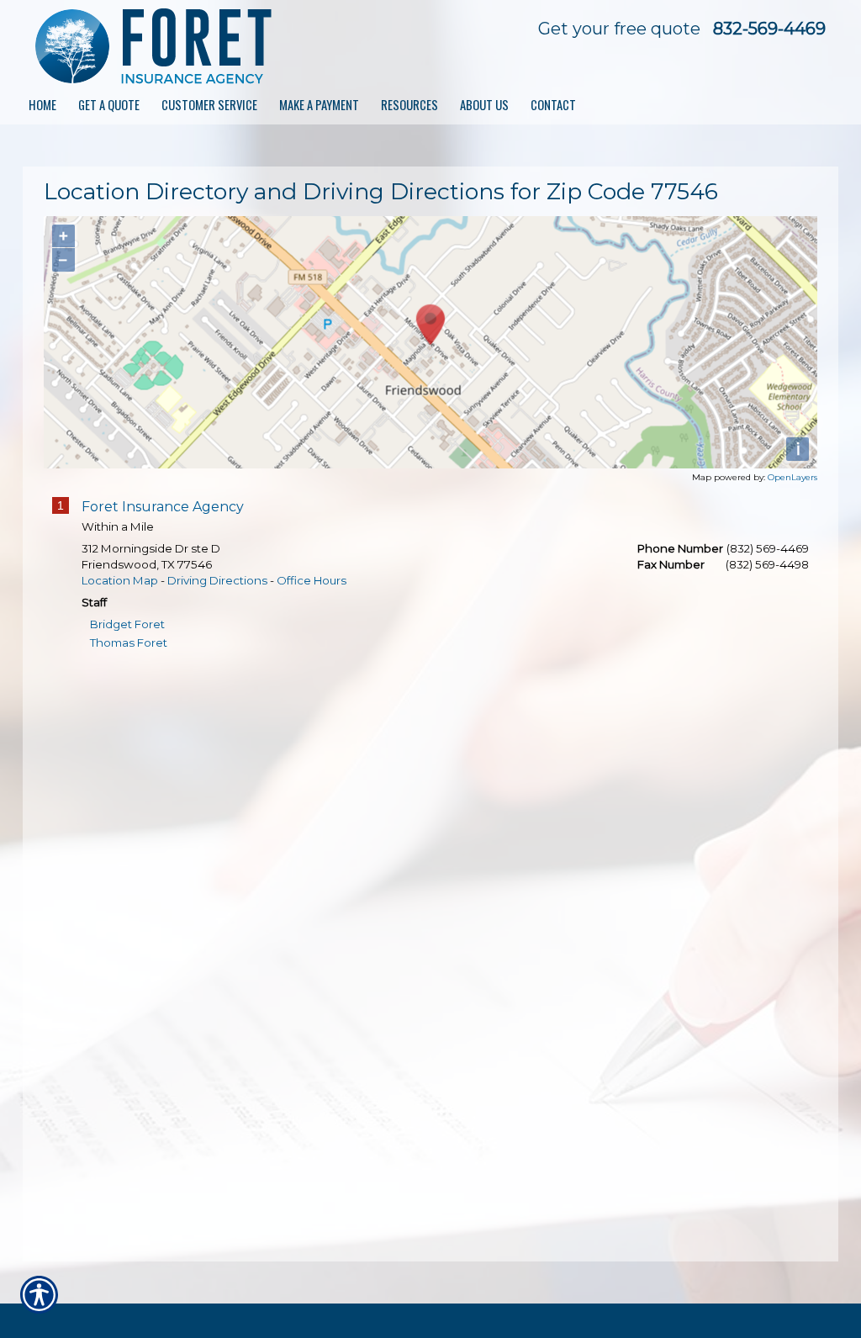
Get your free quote (619, 29)
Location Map (120, 580)
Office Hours (311, 580)
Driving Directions (217, 580)
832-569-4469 (769, 29)
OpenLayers (792, 477)
